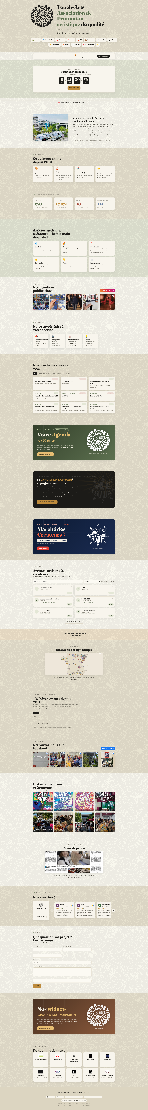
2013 (107, 713)
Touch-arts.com (65, 1092)
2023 (57, 713)
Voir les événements (103, 56)
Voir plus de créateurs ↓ (74, 621)
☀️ (98, 45)
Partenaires (54, 45)
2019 (77, 713)
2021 (67, 713)
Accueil (35, 40)
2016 (92, 713)
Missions (60, 40)
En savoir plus (74, 88)
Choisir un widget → (45, 1028)
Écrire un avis (41, 916)
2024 (51, 713)
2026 (41, 713)
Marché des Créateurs (44, 373)
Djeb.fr (88, 1103)
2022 (62, 713)
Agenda (71, 40)
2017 (87, 713)
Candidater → (43, 548)
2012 (113, 713)
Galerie (112, 40)
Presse (66, 45)
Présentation (48, 40)
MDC (79, 40)
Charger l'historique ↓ (42, 723)
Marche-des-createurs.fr (83, 1092)
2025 (46, 713)
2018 (82, 713)
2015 (97, 713)
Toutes (35, 713)
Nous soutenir (89, 44)
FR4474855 (87, 1105)
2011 (35, 716)
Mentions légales (62, 1105)
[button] (43, 801)
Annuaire (101, 40)
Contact (76, 45)
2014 (102, 713)
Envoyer (37, 986)
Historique (89, 40)
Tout (35, 373)
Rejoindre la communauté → (47, 502)
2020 (72, 713)
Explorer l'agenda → (45, 454)
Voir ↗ (69, 593)
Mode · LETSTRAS (57, 373)
